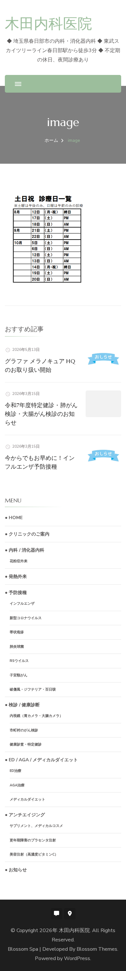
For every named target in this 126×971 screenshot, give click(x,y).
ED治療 (15, 770)
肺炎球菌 (17, 646)
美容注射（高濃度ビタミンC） (34, 854)
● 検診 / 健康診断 (22, 705)
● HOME (14, 518)
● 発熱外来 (16, 576)
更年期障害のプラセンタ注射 (33, 840)
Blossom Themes (97, 949)
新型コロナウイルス (26, 618)
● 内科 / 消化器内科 (24, 550)
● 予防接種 (16, 593)
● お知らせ (16, 870)
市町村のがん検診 (24, 730)
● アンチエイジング (25, 815)
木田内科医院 (48, 23)
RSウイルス (19, 660)
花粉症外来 (18, 561)
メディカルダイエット (27, 799)
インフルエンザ (22, 603)
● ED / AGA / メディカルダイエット (41, 760)
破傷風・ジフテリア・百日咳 (33, 689)
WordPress (77, 958)
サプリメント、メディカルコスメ (36, 825)
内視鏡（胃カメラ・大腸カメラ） (36, 715)
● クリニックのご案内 (27, 534)
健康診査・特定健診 (26, 744)
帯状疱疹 (17, 632)
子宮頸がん (18, 675)
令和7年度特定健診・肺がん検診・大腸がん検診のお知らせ (41, 413)
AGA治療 (17, 785)
